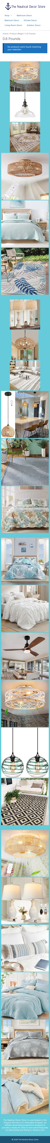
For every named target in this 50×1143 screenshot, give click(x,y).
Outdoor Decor (34, 25)
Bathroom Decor (24, 15)
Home (5, 34)
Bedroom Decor (12, 20)
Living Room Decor (13, 25)
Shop (7, 15)
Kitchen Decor (30, 20)
